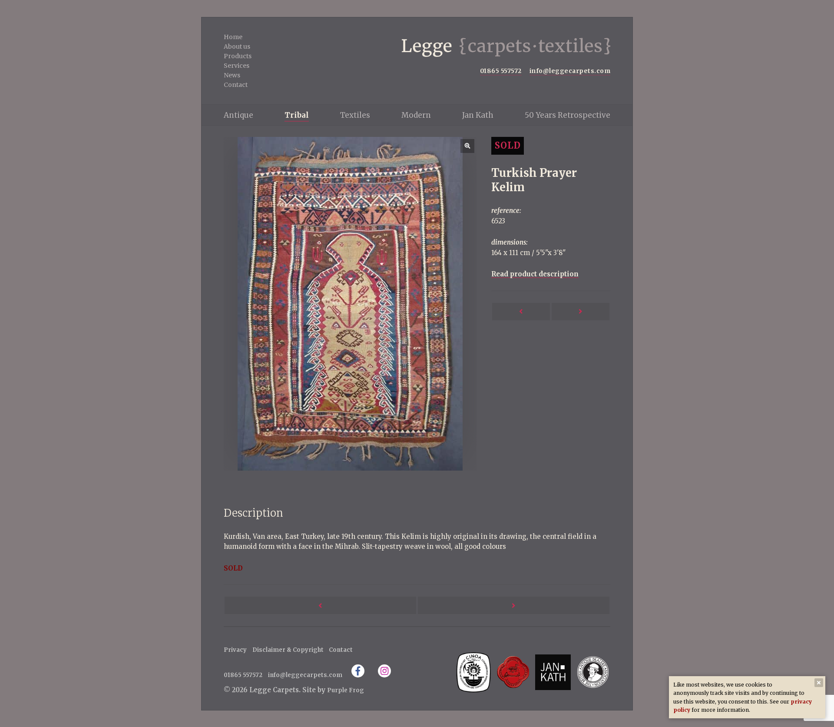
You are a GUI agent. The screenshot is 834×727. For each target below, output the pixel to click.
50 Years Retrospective (567, 115)
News (232, 75)
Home (233, 37)
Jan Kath (477, 115)
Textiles (355, 115)
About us (237, 46)
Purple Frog (345, 690)
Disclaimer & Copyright (288, 650)
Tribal (297, 115)
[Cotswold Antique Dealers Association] (513, 672)
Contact (236, 85)
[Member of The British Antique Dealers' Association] (592, 672)
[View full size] (350, 304)
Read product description (535, 274)
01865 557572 (501, 71)
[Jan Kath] (552, 672)
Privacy (235, 650)
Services (236, 66)
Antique (238, 115)
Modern (416, 115)
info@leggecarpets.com (570, 71)
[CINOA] (473, 672)
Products (238, 56)
